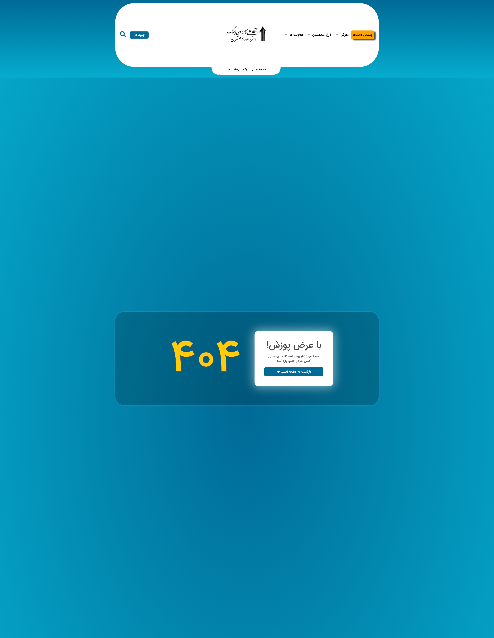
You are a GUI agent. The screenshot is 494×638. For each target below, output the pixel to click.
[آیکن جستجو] (123, 34)
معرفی (344, 34)
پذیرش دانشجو (362, 34)
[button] (294, 371)
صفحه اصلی (259, 70)
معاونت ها (296, 34)
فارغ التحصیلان (322, 34)
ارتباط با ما (233, 70)
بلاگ (245, 70)
